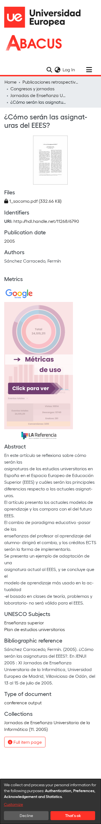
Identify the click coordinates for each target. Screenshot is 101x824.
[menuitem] (57, 69)
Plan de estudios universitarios (34, 629)
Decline (26, 815)
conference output (23, 702)
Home (10, 81)
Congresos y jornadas (32, 88)
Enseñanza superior (24, 622)
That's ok (73, 815)
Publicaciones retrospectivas (50, 81)
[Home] (45, 17)
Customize (13, 804)
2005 (9, 241)
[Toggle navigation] (89, 69)
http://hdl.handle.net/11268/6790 (46, 221)
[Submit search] (49, 69)
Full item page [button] (27, 742)
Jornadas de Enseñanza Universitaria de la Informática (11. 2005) (38, 95)
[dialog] (50, 801)
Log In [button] (69, 69)
